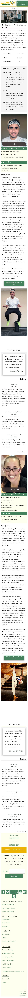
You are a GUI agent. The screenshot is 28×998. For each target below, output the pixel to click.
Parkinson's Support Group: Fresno (13, 971)
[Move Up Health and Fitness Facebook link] (3, 892)
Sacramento (6, 934)
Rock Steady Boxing (8, 904)
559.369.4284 (14, 845)
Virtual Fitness (6, 967)
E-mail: (5, 871)
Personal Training (7, 950)
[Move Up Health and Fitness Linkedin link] (16, 892)
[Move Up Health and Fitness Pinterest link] (14, 896)
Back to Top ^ (21, 452)
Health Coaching (7, 964)
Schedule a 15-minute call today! (14, 283)
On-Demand (6, 919)
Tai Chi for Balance (8, 911)
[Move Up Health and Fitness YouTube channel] (20, 892)
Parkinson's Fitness (8, 953)
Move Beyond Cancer (8, 908)
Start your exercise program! (22, 3)
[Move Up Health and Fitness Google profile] (12, 892)
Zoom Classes (6, 923)
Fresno (4, 937)
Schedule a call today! (14, 849)
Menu (15, 8)
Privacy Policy (23, 993)
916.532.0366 (14, 838)
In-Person (5, 926)
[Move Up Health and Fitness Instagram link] (25, 892)
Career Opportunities (8, 941)
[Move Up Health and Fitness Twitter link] (7, 892)
